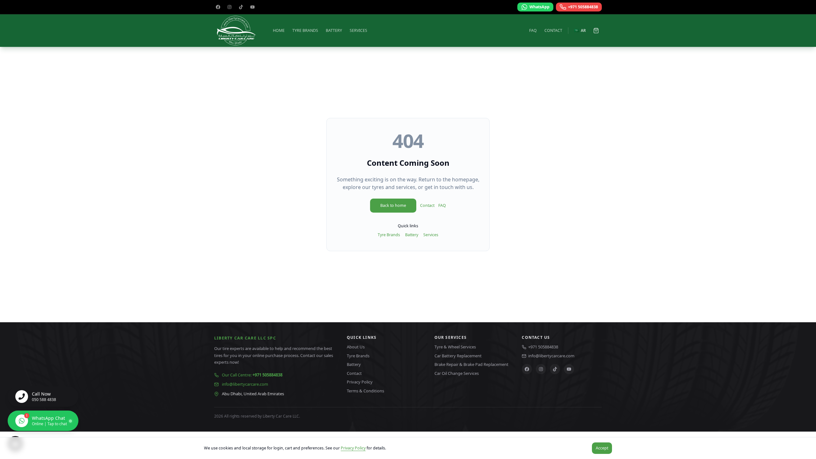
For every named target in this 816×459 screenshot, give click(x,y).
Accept (602, 448)
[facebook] (218, 7)
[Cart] (596, 30)
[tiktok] (241, 7)
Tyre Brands (305, 30)
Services (358, 30)
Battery (334, 30)
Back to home (393, 205)
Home (279, 30)
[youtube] (252, 7)
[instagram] (229, 7)
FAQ (533, 30)
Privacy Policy (353, 448)
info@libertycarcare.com (245, 384)
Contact (553, 30)
